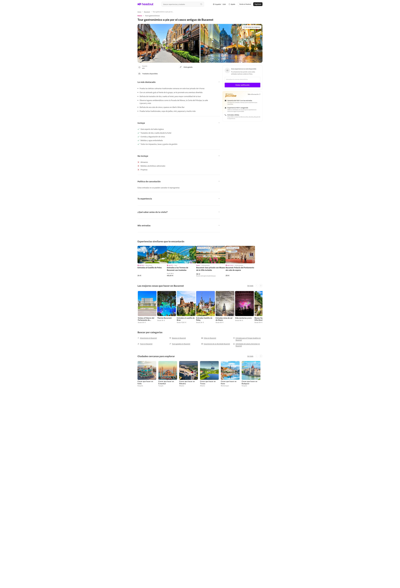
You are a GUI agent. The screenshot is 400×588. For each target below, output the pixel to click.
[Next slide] (260, 285)
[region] (152, 254)
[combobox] (183, 4)
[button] (169, 43)
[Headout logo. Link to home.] (145, 4)
